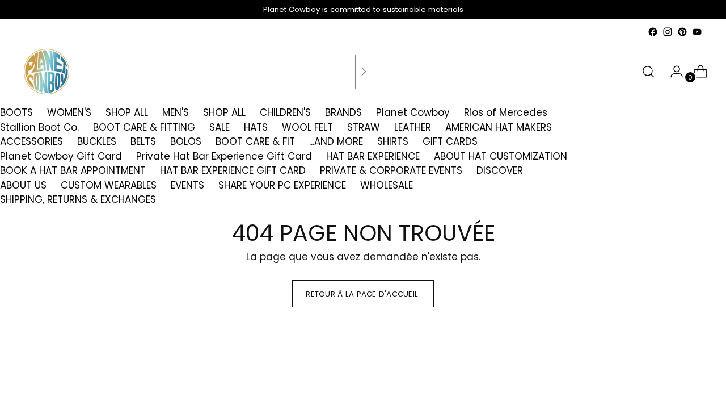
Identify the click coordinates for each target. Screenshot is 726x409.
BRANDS (343, 112)
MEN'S (175, 112)
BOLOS (185, 141)
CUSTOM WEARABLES (109, 185)
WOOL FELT (307, 127)
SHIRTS (392, 141)
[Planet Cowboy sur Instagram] (667, 32)
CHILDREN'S (285, 112)
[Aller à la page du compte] (672, 71)
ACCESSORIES (31, 141)
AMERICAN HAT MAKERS (498, 127)
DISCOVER (499, 170)
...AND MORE (336, 141)
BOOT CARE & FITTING (144, 127)
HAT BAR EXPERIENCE (373, 156)
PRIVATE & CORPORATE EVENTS (391, 170)
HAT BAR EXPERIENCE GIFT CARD (233, 170)
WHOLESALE (386, 185)
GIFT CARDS (450, 141)
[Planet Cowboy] (46, 71)
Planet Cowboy (413, 112)
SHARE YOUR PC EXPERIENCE (282, 185)
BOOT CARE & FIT (255, 141)
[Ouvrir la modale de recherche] (648, 71)
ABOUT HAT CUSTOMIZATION (500, 156)
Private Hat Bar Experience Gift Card (224, 156)
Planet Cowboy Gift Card (61, 156)
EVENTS (187, 185)
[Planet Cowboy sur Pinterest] (682, 32)
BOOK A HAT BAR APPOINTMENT (73, 170)
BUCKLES (96, 141)
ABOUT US (23, 185)
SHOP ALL (126, 112)
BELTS (143, 141)
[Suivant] (363, 71)
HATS (256, 127)
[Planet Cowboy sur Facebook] (653, 32)
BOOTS (16, 112)
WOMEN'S (69, 112)
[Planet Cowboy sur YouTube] (697, 32)
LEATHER (412, 127)
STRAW (363, 127)
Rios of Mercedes (505, 112)
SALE (219, 127)
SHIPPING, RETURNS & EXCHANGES (78, 199)
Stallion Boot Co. (39, 127)
